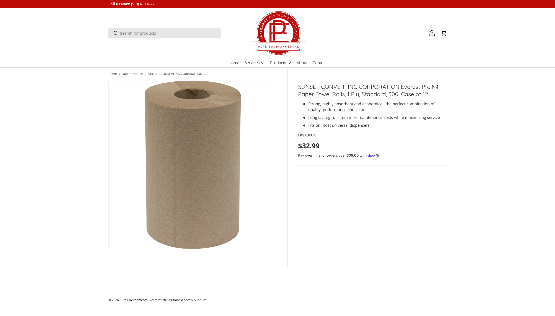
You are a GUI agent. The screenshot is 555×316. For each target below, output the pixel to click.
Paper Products (132, 74)
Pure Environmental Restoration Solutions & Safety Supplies (163, 300)
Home (234, 62)
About (302, 62)
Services (252, 62)
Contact (320, 62)
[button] (444, 33)
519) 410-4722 (143, 4)
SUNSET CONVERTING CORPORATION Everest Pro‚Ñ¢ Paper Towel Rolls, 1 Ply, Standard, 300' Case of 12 (177, 74)
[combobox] (164, 33)
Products (278, 62)
